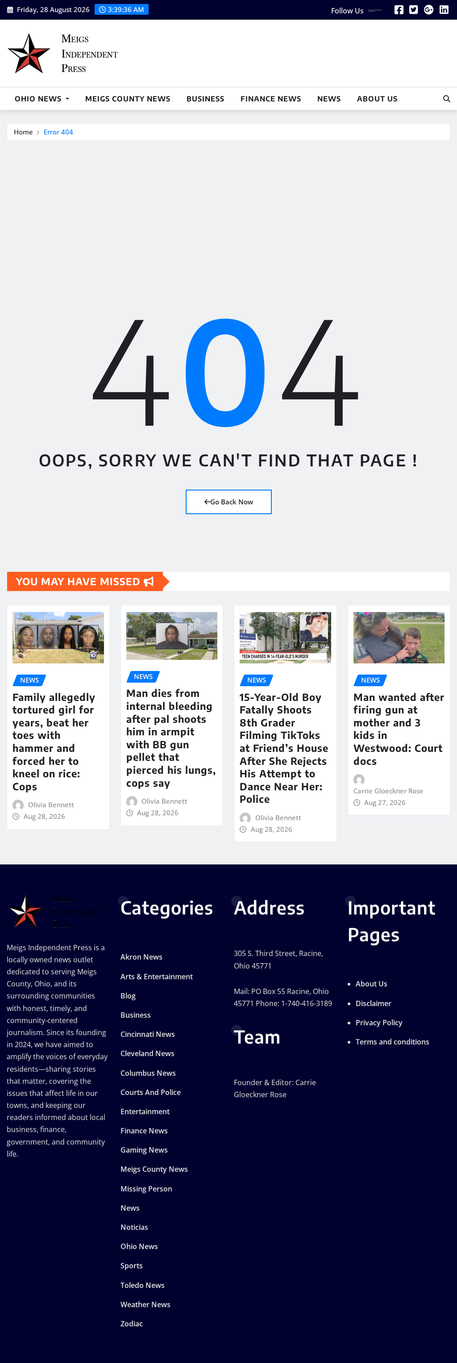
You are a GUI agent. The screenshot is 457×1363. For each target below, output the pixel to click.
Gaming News (144, 1150)
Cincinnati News (147, 1034)
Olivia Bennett (51, 804)
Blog (128, 996)
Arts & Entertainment (156, 976)
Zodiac (131, 1324)
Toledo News (142, 1285)
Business (205, 98)
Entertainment (145, 1111)
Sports (131, 1266)
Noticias (134, 1227)
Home (23, 131)
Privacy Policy (379, 1022)
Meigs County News (127, 98)
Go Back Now (231, 501)
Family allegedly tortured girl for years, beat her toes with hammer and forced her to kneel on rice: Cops (54, 742)
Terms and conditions (392, 1042)
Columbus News (148, 1073)
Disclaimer (373, 1003)
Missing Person (146, 1189)
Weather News (145, 1304)
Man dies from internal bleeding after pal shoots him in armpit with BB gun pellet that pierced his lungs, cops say (171, 737)
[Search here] (446, 99)
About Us (377, 98)
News (329, 98)
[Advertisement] (232, 208)
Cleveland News (147, 1053)
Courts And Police (150, 1092)
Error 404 (58, 131)
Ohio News (39, 98)
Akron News (141, 957)
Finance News (271, 98)
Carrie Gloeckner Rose (388, 790)
